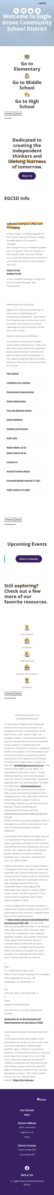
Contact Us (12, 462)
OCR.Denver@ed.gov (31, 786)
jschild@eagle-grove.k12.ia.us (28, 765)
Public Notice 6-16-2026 (18, 489)
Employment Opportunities (20, 392)
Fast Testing (13, 373)
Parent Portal (13, 270)
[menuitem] (27, 1113)
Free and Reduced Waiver (19, 410)
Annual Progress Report (18, 471)
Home (27, 1114)
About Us (27, 175)
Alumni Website (14, 419)
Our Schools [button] (27, 1110)
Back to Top (27, 1174)
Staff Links (12, 438)
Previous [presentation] (9, 113)
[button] (5, 118)
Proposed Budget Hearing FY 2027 (23, 480)
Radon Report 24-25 (16, 447)
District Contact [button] (27, 1145)
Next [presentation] (18, 113)
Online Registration (16, 401)
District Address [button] (27, 1123)
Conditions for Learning (18, 382)
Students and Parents (17, 429)
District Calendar (28, 558)
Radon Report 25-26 (16, 453)
